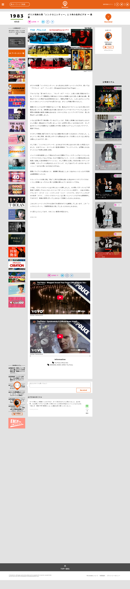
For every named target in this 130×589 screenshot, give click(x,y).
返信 (87, 413)
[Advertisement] (16, 336)
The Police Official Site (61, 362)
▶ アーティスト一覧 (16, 53)
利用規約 (102, 575)
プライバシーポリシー (113, 575)
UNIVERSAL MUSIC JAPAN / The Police (61, 365)
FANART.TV (90, 71)
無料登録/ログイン (108, 4)
